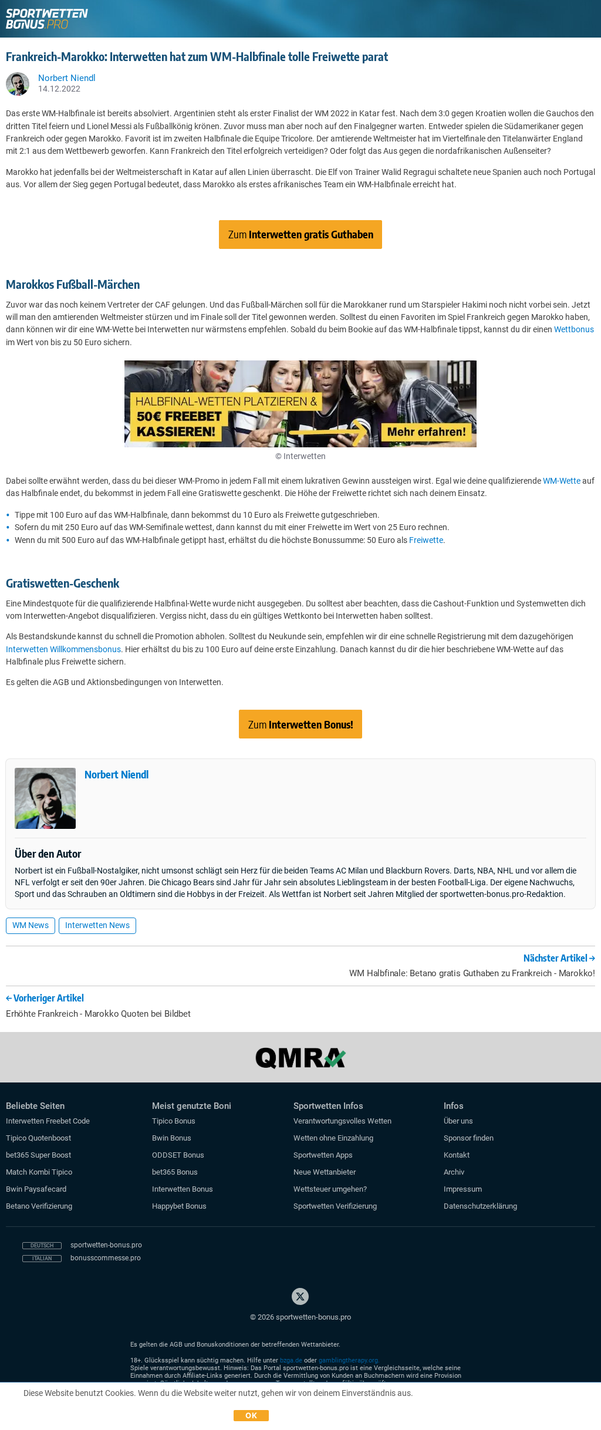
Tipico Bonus (173, 1121)
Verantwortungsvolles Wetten (342, 1121)
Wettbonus (574, 329)
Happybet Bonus (179, 1206)
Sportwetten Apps (323, 1155)
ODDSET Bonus (178, 1155)
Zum (300, 234)
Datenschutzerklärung (480, 1206)
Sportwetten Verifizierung (335, 1206)
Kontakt (457, 1155)
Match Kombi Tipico (39, 1172)
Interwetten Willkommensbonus (63, 649)
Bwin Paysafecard (36, 1189)
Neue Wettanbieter (324, 1172)
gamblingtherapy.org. (349, 1360)
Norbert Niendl (116, 774)
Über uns (458, 1121)
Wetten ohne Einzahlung (333, 1138)
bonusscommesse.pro (105, 1258)
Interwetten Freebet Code (48, 1121)
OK (251, 1415)
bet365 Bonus (175, 1172)
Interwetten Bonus (182, 1189)
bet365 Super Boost (38, 1155)
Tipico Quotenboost (38, 1138)
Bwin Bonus (171, 1138)
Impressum (463, 1189)
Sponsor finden (469, 1138)
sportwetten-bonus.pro (106, 1245)
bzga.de (291, 1360)
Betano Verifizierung (39, 1206)
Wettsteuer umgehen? (330, 1189)
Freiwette (426, 540)
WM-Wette (561, 480)
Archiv (454, 1172)
